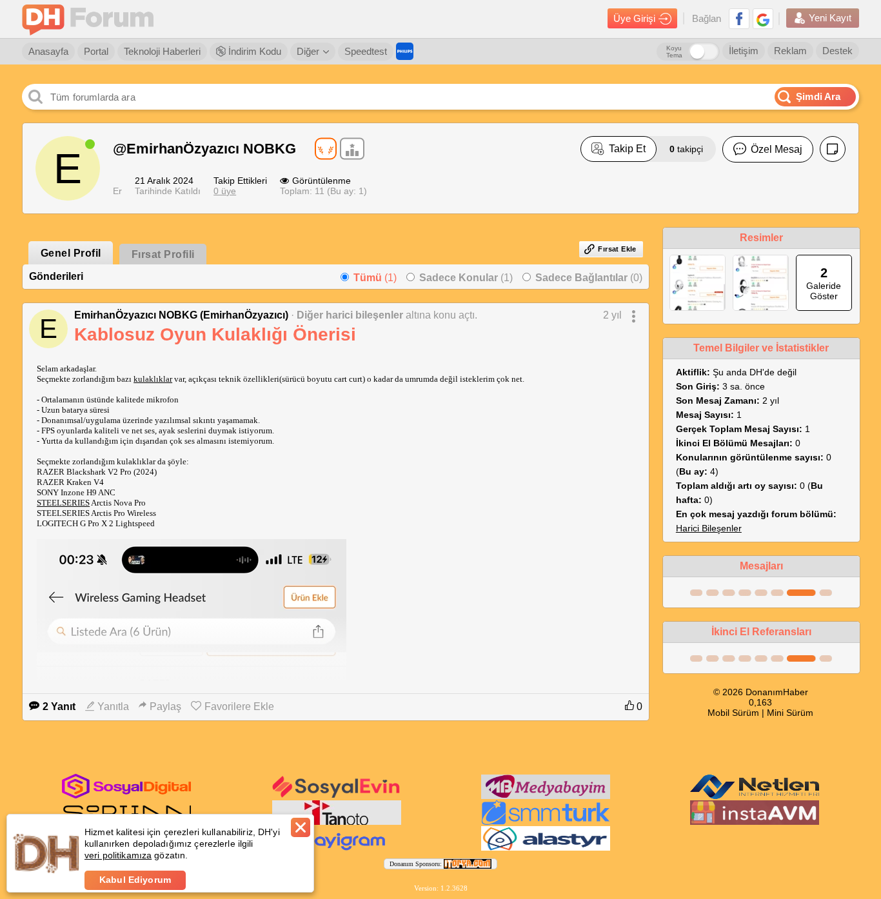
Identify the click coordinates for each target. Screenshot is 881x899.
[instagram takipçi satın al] (126, 795)
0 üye (224, 191)
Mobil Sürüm (733, 712)
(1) (375, 277)
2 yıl (612, 315)
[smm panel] (545, 796)
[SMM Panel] (545, 822)
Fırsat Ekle (617, 249)
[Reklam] (404, 51)
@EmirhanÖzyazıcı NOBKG (204, 149)
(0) (588, 277)
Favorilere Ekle (239, 706)
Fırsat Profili (163, 254)
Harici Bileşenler (709, 528)
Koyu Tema (674, 51)
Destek (837, 50)
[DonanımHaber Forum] (91, 19)
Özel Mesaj (776, 149)
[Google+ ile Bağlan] (763, 18)
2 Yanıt (59, 706)
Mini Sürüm (790, 712)
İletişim (743, 50)
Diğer (308, 51)
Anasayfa (48, 51)
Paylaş (165, 706)
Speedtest (365, 51)
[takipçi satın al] (336, 796)
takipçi (686, 149)
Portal (96, 51)
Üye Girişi (634, 18)
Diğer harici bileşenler (350, 315)
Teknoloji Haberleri (162, 51)
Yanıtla (113, 706)
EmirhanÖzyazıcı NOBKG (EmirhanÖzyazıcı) (181, 315)
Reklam (790, 50)
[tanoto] (336, 822)
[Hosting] (754, 796)
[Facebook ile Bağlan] (739, 18)
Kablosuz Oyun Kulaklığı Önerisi (215, 334)
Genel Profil (71, 253)
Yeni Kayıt (830, 17)
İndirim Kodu (253, 51)
